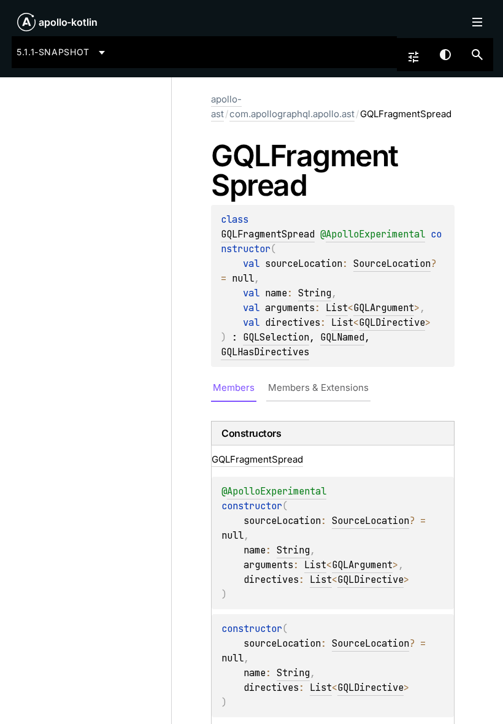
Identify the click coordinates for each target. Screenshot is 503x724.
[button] (477, 55)
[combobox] (63, 52)
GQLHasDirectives (265, 351)
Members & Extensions (318, 387)
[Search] (477, 55)
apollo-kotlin (68, 22)
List (337, 307)
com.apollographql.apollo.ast (292, 114)
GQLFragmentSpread (268, 234)
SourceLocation (392, 263)
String (314, 293)
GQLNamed (342, 337)
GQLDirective (392, 322)
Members (234, 387)
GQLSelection (276, 337)
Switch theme (445, 55)
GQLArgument (383, 307)
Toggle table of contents (477, 22)
